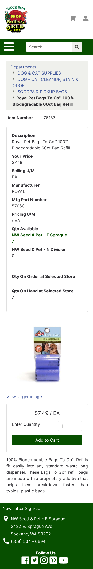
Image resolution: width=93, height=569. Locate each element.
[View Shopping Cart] (72, 19)
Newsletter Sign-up (21, 508)
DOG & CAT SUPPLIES (39, 73)
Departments (23, 66)
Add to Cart (47, 440)
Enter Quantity (26, 424)
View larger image (24, 396)
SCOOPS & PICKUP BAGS (42, 91)
